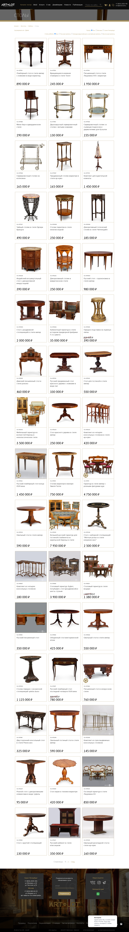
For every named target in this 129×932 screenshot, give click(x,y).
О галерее (56, 923)
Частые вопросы (68, 923)
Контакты (80, 923)
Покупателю (32, 923)
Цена (27, 30)
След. (73, 862)
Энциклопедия (44, 923)
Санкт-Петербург (109, 30)
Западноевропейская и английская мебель (87, 34)
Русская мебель (65, 34)
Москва (99, 30)
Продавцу (22, 923)
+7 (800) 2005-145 (121, 4)
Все (93, 30)
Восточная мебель (108, 34)
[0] (105, 5)
